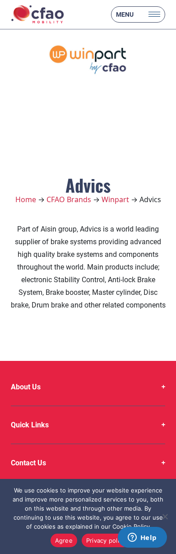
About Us (26, 387)
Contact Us (28, 463)
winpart (115, 199)
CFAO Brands (68, 199)
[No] (164, 516)
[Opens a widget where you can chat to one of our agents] (142, 538)
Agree (64, 540)
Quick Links (30, 425)
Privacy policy (106, 540)
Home (25, 199)
